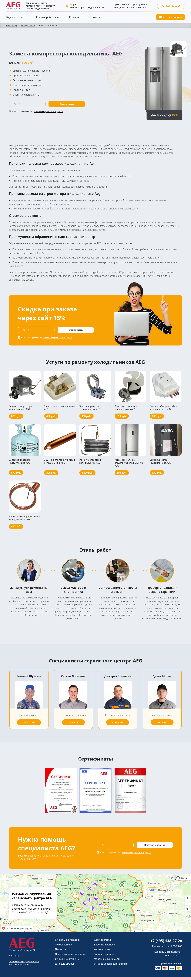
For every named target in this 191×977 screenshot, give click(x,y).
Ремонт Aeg (11, 25)
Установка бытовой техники (110, 963)
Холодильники (28, 25)
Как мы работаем (47, 17)
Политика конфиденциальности (24, 961)
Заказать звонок (154, 845)
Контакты (96, 17)
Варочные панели (104, 944)
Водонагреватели (104, 954)
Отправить (67, 104)
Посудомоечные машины (70, 954)
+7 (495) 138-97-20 (171, 5)
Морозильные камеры (107, 959)
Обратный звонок (170, 17)
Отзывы (74, 17)
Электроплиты (102, 939)
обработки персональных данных (48, 111)
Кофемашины (102, 949)
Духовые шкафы (64, 963)
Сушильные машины (67, 959)
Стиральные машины (67, 939)
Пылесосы (61, 949)
